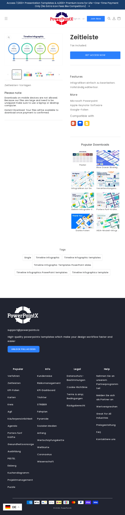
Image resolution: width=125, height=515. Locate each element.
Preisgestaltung (106, 425)
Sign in (76, 18)
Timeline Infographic (48, 257)
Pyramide (43, 418)
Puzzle (11, 487)
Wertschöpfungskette (50, 440)
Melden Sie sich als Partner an (105, 397)
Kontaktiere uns (106, 439)
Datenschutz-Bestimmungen (76, 378)
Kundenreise (44, 375)
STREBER (42, 404)
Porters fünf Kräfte (15, 435)
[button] (6, 18)
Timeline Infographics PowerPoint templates (41, 272)
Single (27, 257)
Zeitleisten (14, 383)
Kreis (10, 404)
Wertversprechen (107, 406)
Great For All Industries (103, 415)
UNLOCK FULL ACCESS (23, 349)
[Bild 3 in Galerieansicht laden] (39, 74)
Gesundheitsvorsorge (21, 444)
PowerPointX (66, 508)
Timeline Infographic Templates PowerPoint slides (62, 265)
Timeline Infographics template (90, 272)
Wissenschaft (45, 461)
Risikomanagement (49, 383)
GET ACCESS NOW (95, 55)
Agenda (12, 425)
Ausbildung (14, 451)
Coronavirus (44, 454)
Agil (10, 411)
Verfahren (14, 375)
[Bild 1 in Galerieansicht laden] (17, 74)
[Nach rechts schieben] (59, 74)
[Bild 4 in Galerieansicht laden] (50, 74)
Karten (12, 397)
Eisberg (12, 465)
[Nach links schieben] (8, 74)
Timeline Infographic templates (82, 257)
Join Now (96, 18)
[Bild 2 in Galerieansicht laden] (28, 74)
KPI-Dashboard (46, 390)
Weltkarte (43, 447)
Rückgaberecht (76, 405)
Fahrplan (42, 411)
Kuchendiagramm (18, 472)
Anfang (41, 433)
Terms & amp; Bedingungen (75, 396)
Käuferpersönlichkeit (20, 418)
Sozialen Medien (47, 425)
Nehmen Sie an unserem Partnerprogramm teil (107, 382)
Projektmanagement (20, 479)
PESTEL (11, 458)
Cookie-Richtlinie (77, 387)
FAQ (98, 432)
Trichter (42, 397)
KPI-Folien (13, 390)
